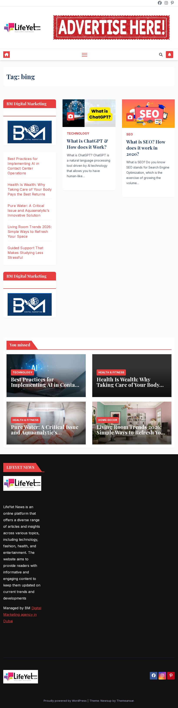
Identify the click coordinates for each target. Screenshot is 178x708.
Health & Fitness (111, 372)
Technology (78, 133)
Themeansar (125, 700)
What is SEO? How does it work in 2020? (145, 148)
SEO (129, 134)
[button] (161, 54)
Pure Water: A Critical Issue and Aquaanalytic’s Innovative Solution (28, 210)
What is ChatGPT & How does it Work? (87, 144)
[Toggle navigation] (84, 54)
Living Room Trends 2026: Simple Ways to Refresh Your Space (30, 232)
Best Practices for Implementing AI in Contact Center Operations (45, 385)
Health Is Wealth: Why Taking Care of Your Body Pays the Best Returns (30, 189)
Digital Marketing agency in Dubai (22, 614)
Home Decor (107, 420)
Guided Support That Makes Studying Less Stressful (25, 253)
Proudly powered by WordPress (65, 700)
